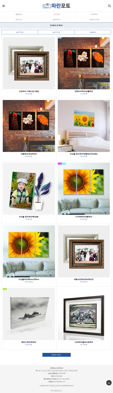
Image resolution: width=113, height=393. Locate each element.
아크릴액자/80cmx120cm (29, 279)
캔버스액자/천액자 (28, 342)
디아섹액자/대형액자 (83, 217)
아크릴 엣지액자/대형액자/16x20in (84, 154)
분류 (3, 6)
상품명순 (93, 32)
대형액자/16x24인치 (29, 154)
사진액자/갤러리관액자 (84, 342)
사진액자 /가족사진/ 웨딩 (29, 91)
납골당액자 (57, 19)
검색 (109, 6)
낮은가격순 (20, 32)
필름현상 (19, 14)
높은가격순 (56, 32)
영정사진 (19, 19)
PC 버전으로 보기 (56, 391)
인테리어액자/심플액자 (84, 91)
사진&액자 (94, 14)
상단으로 (109, 382)
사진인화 (56, 14)
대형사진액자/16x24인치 (84, 279)
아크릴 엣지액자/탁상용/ (29, 217)
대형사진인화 (94, 19)
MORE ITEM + (56, 355)
